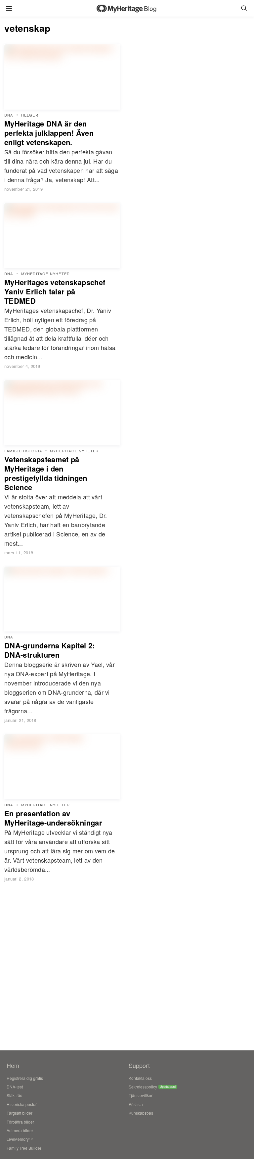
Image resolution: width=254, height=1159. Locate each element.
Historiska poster (22, 1104)
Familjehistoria (23, 451)
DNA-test (15, 1086)
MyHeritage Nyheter (45, 274)
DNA (8, 115)
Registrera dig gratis (25, 1078)
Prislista (136, 1104)
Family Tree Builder (24, 1148)
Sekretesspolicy (143, 1086)
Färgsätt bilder (19, 1113)
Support (139, 1065)
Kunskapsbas (141, 1113)
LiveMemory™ (20, 1139)
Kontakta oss (140, 1078)
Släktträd (14, 1095)
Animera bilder (20, 1130)
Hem (13, 1065)
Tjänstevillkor (140, 1095)
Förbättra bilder (20, 1122)
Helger (29, 115)
